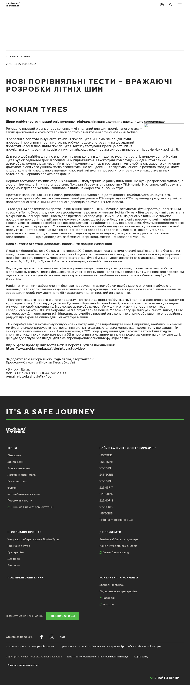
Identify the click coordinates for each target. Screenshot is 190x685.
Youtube (108, 604)
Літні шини (14, 455)
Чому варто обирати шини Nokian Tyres (33, 539)
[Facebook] (41, 637)
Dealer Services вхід (116, 552)
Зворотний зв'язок (111, 584)
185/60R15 (106, 507)
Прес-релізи (15, 552)
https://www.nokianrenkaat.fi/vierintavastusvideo (45, 348)
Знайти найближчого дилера (118, 539)
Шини (12, 448)
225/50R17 (106, 494)
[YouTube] (62, 637)
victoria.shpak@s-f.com (35, 376)
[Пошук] (170, 4)
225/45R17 (106, 487)
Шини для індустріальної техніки (32, 507)
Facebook (109, 597)
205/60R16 (106, 474)
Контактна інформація (119, 577)
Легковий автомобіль (21, 474)
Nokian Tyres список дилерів (118, 545)
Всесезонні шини (18, 468)
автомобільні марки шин (23, 494)
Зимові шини (15, 461)
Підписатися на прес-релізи (118, 591)
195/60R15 (106, 513)
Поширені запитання (25, 577)
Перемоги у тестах (19, 500)
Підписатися (63, 615)
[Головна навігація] (179, 4)
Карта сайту (141, 656)
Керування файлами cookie (23, 665)
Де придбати (110, 531)
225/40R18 (106, 500)
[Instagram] (52, 637)
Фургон (12, 487)
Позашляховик (17, 481)
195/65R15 (105, 455)
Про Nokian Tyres (18, 545)
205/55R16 (106, 461)
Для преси (14, 558)
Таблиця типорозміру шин (116, 519)
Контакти (13, 565)
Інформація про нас (24, 531)
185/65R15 (105, 468)
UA (162, 4)
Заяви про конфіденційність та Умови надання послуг (97, 656)
